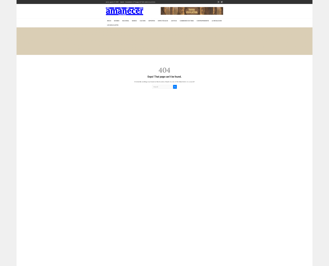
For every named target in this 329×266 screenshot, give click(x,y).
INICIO (109, 21)
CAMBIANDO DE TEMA (187, 21)
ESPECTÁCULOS (163, 21)
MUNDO (134, 21)
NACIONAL (125, 21)
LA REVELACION (217, 21)
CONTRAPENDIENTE (203, 21)
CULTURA (143, 21)
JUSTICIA (174, 21)
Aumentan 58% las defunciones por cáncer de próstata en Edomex (143, 2)
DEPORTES (151, 21)
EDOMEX (116, 21)
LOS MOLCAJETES (112, 25)
